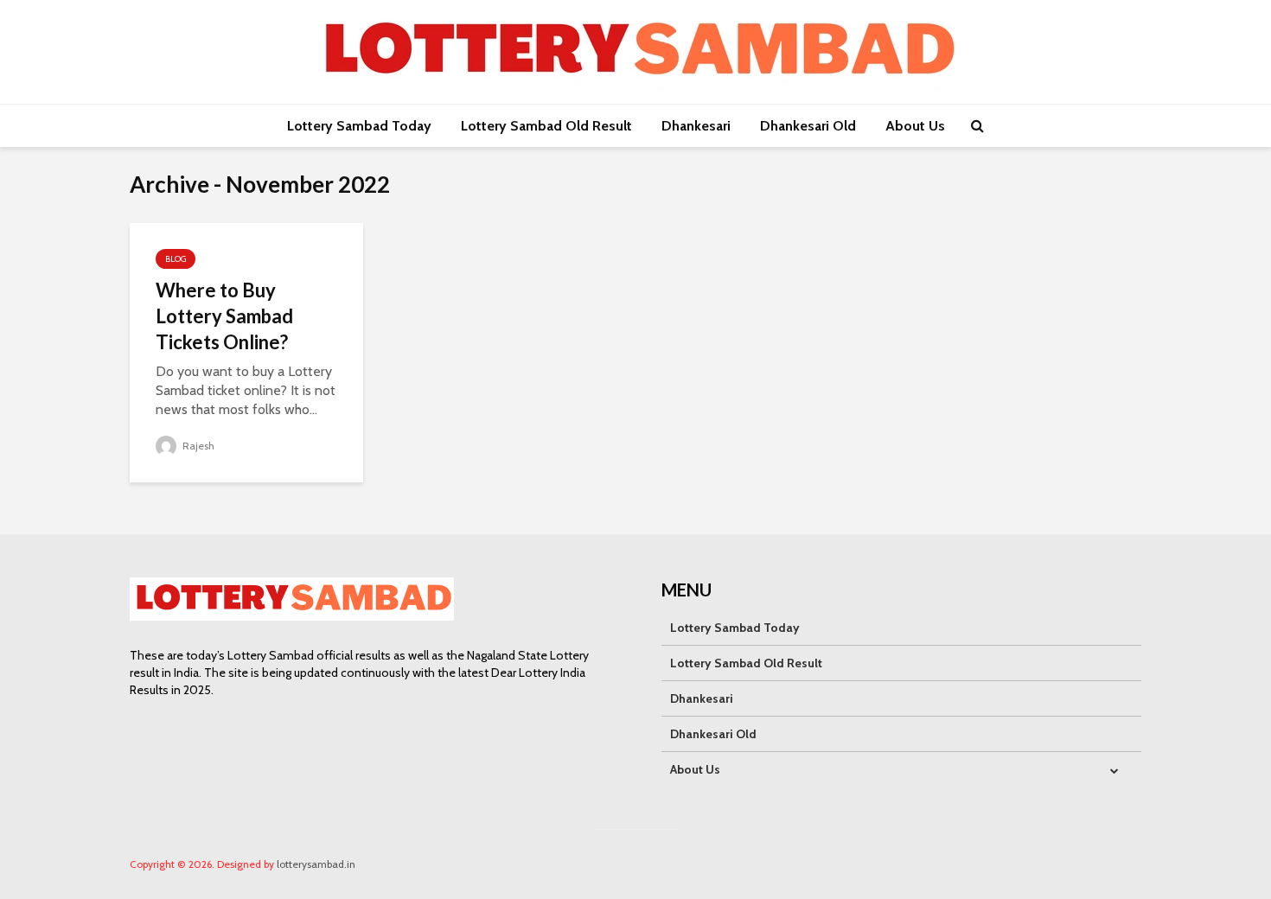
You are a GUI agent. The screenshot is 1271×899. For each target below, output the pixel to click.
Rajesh (197, 445)
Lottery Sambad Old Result (546, 126)
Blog (175, 259)
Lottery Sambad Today (359, 126)
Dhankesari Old (808, 126)
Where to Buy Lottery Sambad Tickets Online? (224, 316)
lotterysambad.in (316, 864)
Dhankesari (696, 126)
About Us (915, 126)
